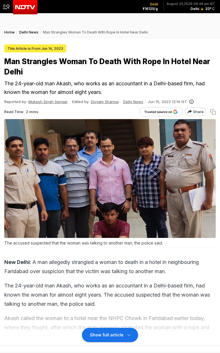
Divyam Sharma (105, 101)
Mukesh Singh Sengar (48, 101)
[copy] (213, 112)
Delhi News (133, 101)
